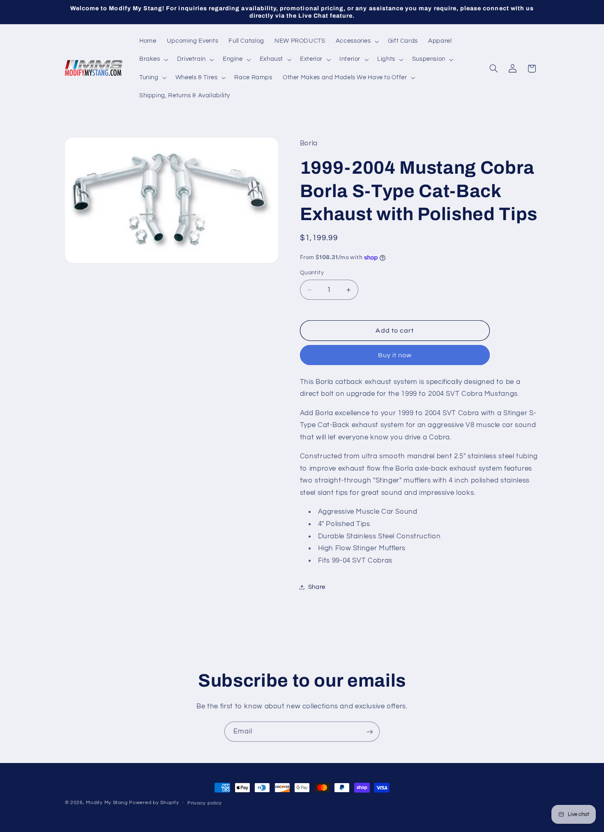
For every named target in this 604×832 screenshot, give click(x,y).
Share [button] (316, 587)
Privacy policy (204, 803)
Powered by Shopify (154, 802)
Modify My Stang (106, 802)
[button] (356, 41)
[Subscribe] (369, 732)
